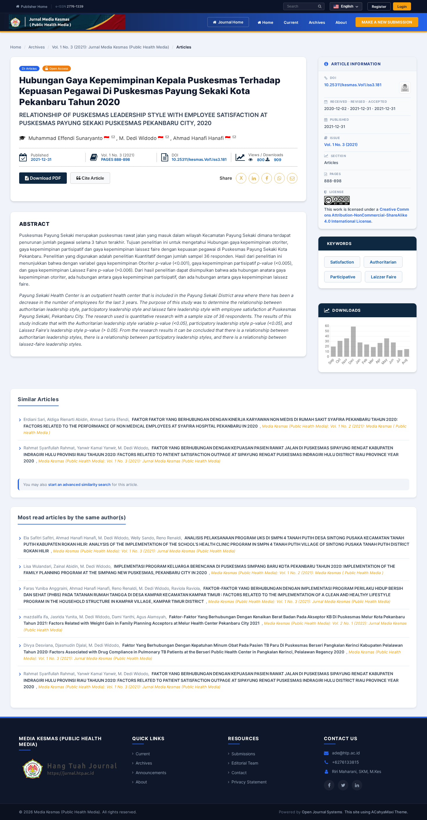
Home (267, 22)
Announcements (151, 772)
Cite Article (92, 178)
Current (291, 22)
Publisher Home (34, 6)
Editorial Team (245, 762)
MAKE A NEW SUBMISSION (387, 22)
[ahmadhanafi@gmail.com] (234, 137)
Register (379, 6)
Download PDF (45, 178)
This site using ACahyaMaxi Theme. (376, 812)
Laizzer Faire (383, 276)
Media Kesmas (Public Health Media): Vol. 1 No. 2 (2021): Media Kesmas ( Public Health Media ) (297, 572)
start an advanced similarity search (79, 484)
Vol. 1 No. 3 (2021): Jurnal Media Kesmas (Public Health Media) (110, 47)
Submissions (243, 753)
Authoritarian (383, 261)
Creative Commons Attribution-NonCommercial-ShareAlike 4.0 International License (366, 215)
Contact (239, 772)
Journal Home (230, 22)
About (341, 22)
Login (402, 6)
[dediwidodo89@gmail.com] (167, 137)
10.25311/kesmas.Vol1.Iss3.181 (199, 159)
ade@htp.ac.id (346, 752)
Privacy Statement (249, 781)
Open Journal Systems (322, 812)
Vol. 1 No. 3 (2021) (341, 144)
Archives (317, 22)
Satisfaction (342, 261)
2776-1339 (75, 6)
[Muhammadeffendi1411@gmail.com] (113, 137)
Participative (342, 276)
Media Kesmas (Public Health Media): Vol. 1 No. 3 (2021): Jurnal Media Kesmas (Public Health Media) (129, 461)
